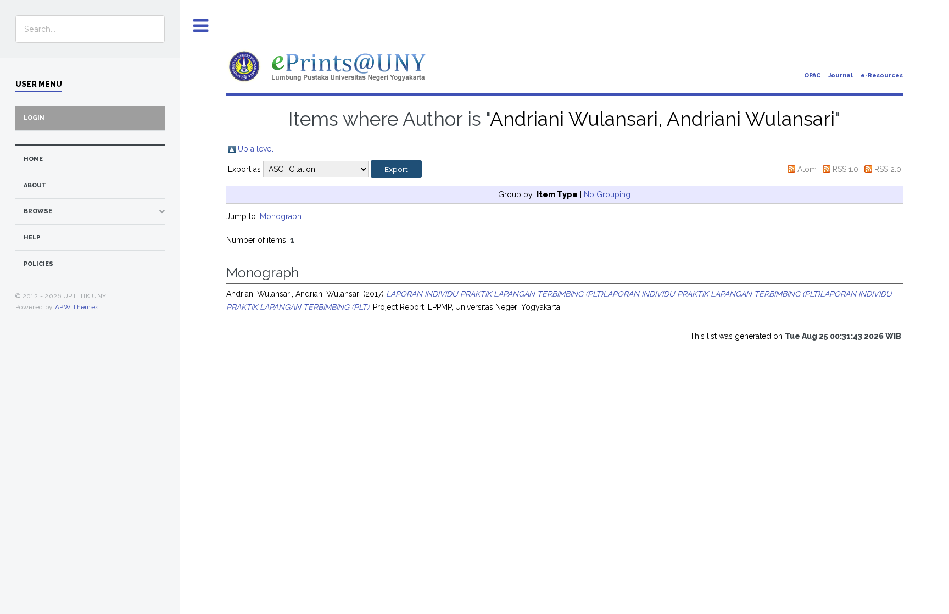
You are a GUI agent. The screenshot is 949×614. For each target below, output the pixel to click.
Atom (807, 169)
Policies (38, 263)
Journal (840, 75)
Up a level (255, 148)
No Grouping (607, 194)
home (33, 159)
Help (32, 237)
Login (34, 117)
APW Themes (77, 307)
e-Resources (882, 75)
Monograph (281, 216)
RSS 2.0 (887, 169)
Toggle (201, 26)
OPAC (812, 75)
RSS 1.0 (845, 169)
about (35, 185)
